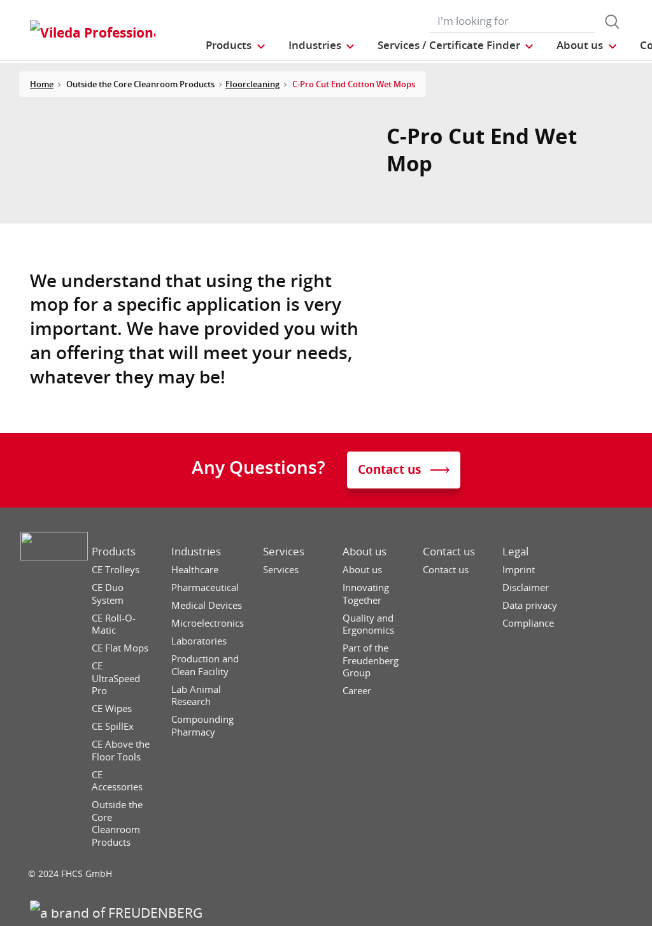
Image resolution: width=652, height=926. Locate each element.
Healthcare (194, 570)
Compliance (528, 623)
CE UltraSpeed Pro (116, 678)
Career (357, 691)
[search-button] (612, 21)
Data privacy (529, 605)
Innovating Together (366, 593)
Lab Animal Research (196, 695)
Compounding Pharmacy (202, 725)
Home (41, 84)
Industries (196, 552)
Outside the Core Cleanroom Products (117, 823)
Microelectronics (207, 623)
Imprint (518, 570)
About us (364, 552)
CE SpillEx (113, 726)
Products (114, 552)
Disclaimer (525, 587)
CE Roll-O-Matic (114, 624)
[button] (236, 45)
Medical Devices (206, 605)
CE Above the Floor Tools (121, 750)
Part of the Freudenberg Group (371, 660)
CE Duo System (108, 593)
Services (283, 552)
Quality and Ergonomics (368, 624)
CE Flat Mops (120, 648)
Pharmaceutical (205, 587)
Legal (515, 552)
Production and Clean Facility (205, 665)
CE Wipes (112, 708)
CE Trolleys (115, 570)
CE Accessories (117, 781)
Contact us (449, 552)
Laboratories (199, 641)
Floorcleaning (252, 84)
